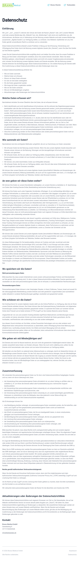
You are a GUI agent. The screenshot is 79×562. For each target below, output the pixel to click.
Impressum (73, 551)
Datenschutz (72, 555)
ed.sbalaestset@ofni (9, 533)
